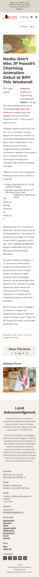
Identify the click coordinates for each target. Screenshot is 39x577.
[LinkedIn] (25, 558)
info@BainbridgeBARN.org (13, 512)
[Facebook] (5, 558)
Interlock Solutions (26, 572)
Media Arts (21, 335)
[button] (4, 379)
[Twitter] (10, 558)
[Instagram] (15, 558)
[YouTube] (20, 558)
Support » (19, 9)
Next (32, 26)
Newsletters (14, 338)
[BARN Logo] (10, 15)
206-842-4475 (8, 510)
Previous (24, 26)
